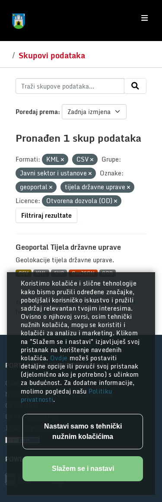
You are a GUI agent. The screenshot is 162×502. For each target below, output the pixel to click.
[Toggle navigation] (144, 18)
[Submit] (135, 86)
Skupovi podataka (52, 55)
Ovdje (60, 358)
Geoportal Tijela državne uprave (68, 247)
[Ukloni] (62, 160)
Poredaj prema (37, 112)
